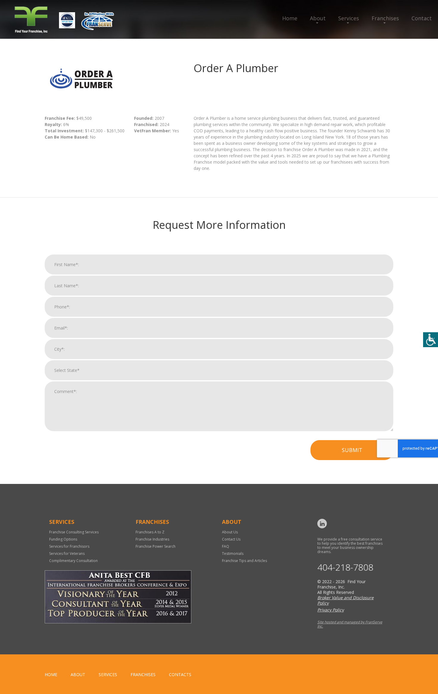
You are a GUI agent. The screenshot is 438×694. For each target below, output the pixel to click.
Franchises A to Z (150, 532)
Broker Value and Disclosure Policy (345, 600)
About (318, 18)
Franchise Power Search (155, 546)
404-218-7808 (345, 567)
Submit (352, 450)
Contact (421, 18)
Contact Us (231, 539)
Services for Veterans (67, 553)
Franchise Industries (152, 539)
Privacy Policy (330, 610)
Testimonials (232, 553)
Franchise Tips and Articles (244, 560)
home (51, 674)
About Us (230, 532)
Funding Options (63, 539)
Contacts (180, 674)
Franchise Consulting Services (74, 532)
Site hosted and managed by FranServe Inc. (349, 624)
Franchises (385, 18)
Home (289, 18)
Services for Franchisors (69, 546)
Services (348, 18)
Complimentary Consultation (73, 560)
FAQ (225, 546)
